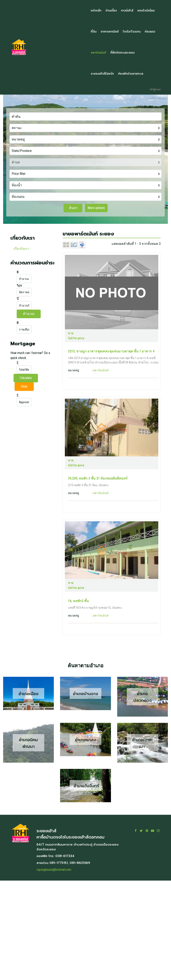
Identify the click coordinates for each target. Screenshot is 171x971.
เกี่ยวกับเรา (21, 249)
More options (96, 208)
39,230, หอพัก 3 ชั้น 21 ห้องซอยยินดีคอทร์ (98, 478)
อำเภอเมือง (28, 694)
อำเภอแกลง (85, 740)
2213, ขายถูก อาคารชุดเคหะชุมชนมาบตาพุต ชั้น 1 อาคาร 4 (111, 351)
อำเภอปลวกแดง (142, 697)
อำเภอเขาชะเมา (142, 743)
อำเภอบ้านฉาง (85, 694)
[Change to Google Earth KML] (82, 245)
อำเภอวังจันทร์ (85, 786)
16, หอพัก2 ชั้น (78, 601)
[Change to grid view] (66, 245)
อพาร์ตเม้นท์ (100, 370)
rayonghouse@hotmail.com (53, 870)
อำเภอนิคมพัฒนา (28, 743)
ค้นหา (73, 208)
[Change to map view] (74, 245)
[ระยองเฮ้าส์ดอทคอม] (46, 47)
